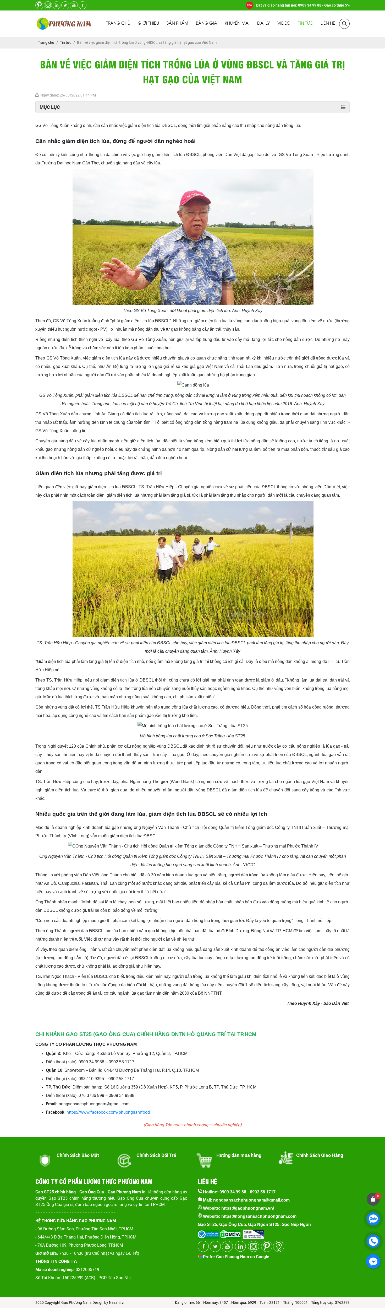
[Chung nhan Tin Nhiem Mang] (253, 1232)
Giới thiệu (148, 23)
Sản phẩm (177, 23)
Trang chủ (118, 23)
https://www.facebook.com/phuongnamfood (108, 1112)
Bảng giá (206, 23)
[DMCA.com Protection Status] (230, 1232)
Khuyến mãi (237, 23)
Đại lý (263, 23)
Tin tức (305, 23)
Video (283, 23)
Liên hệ (328, 23)
